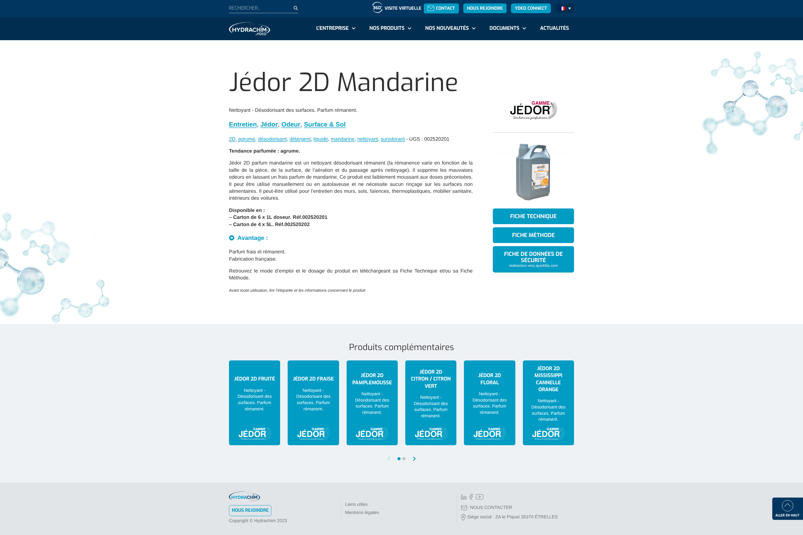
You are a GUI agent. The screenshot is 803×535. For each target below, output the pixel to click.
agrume (246, 139)
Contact (445, 8)
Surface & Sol (325, 124)
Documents (504, 28)
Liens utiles (356, 504)
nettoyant (367, 139)
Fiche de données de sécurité (533, 259)
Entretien (243, 124)
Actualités (554, 28)
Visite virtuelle (403, 8)
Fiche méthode (533, 235)
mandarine (343, 139)
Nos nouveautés (447, 28)
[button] (414, 459)
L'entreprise (332, 28)
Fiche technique (533, 216)
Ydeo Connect (531, 8)
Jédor (269, 124)
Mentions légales (362, 512)
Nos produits (386, 28)
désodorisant (272, 139)
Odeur (290, 124)
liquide (321, 139)
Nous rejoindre (485, 8)
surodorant (393, 139)
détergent (300, 139)
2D (232, 139)
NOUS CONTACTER (491, 507)
